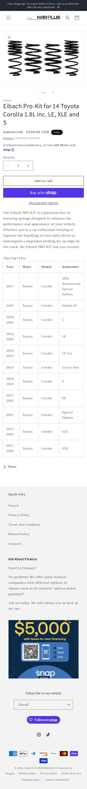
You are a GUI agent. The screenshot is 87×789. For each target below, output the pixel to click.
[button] (8, 17)
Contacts (15, 543)
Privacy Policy (19, 515)
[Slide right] (52, 92)
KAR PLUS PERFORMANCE (40, 768)
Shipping (8, 138)
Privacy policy (48, 773)
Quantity (9, 157)
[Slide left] (34, 92)
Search (13, 505)
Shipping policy (31, 780)
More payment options (43, 203)
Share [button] (12, 466)
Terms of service (71, 773)
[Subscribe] (68, 705)
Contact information (57, 780)
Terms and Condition (24, 524)
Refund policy (27, 773)
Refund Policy (19, 534)
